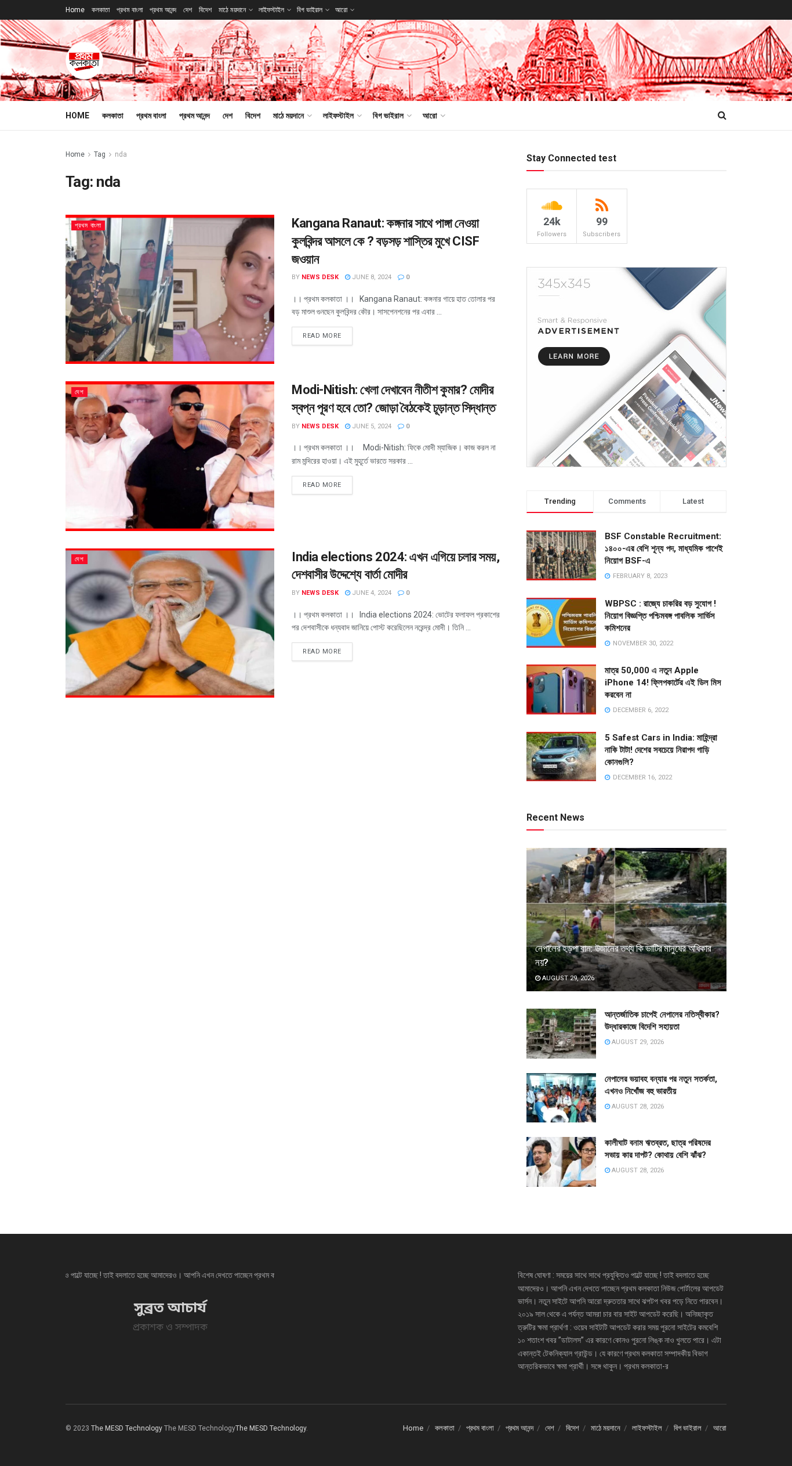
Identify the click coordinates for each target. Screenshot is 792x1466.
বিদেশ (205, 10)
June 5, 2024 (370, 426)
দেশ (187, 10)
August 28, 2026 (637, 1106)
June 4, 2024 (370, 593)
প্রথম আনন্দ (163, 10)
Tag (100, 154)
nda (121, 154)
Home (75, 10)
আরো (341, 10)
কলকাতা (101, 10)
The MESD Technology (126, 1428)
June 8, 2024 (370, 277)
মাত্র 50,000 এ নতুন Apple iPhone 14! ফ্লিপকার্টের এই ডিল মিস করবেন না (663, 682)
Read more (322, 336)
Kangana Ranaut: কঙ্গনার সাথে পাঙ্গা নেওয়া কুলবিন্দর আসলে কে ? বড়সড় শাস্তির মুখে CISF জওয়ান (385, 241)
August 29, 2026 (567, 978)
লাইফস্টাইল (271, 10)
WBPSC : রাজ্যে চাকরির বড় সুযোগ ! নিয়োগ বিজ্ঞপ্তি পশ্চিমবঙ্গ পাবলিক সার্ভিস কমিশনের (660, 615)
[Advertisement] (515, 59)
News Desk (320, 277)
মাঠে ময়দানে (232, 10)
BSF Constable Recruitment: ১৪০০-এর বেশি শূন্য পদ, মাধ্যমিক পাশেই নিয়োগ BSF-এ (664, 548)
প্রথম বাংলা (130, 10)
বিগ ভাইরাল (309, 10)
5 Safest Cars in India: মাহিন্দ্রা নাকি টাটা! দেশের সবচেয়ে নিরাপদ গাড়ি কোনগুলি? (661, 749)
